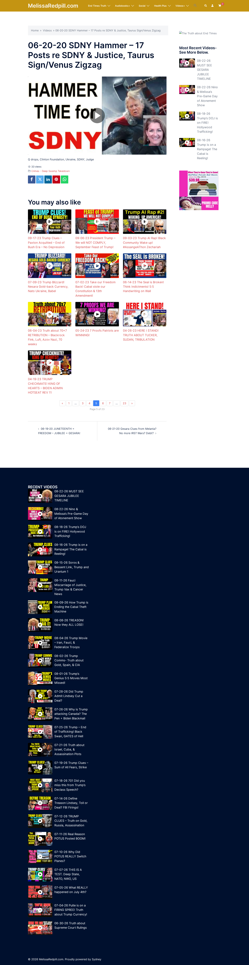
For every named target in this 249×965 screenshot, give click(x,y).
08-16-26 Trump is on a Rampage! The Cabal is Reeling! (207, 149)
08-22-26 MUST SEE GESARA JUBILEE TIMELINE (204, 69)
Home (35, 30)
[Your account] (212, 5)
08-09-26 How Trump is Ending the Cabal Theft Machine (71, 607)
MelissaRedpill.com (53, 5)
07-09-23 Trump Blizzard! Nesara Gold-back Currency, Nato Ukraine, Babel (48, 286)
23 (124, 403)
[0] (219, 5)
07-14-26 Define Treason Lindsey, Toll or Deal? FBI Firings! (71, 803)
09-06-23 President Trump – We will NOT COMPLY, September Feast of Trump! (95, 242)
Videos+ (180, 5)
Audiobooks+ (122, 5)
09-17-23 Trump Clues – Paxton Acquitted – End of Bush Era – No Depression (46, 242)
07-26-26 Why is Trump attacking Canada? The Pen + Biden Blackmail (71, 714)
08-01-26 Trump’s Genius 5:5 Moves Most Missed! (71, 678)
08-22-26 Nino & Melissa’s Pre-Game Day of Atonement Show (207, 96)
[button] (195, 5)
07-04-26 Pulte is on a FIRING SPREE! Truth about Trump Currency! (70, 910)
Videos (47, 30)
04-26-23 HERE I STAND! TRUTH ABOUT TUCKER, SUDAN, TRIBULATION (141, 335)
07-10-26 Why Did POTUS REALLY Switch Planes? (70, 856)
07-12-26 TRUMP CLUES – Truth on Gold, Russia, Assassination (70, 820)
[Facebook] (31, 179)
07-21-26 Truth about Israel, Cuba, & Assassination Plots (69, 749)
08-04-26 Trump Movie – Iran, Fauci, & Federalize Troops (70, 642)
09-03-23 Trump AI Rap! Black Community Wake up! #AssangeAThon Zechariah (144, 242)
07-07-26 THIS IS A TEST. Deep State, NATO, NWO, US (68, 874)
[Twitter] (40, 179)
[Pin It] (56, 179)
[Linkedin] (48, 179)
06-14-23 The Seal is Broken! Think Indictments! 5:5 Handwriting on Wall (143, 286)
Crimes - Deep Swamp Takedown (50, 171)
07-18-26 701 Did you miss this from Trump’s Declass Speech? (70, 785)
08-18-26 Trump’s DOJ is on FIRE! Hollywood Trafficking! (207, 122)
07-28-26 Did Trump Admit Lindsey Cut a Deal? (68, 696)
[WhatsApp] (64, 179)
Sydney (96, 959)
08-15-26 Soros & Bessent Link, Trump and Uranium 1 (71, 567)
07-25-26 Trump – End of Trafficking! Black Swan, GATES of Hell (70, 731)
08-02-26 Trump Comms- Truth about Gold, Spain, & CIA (69, 660)
